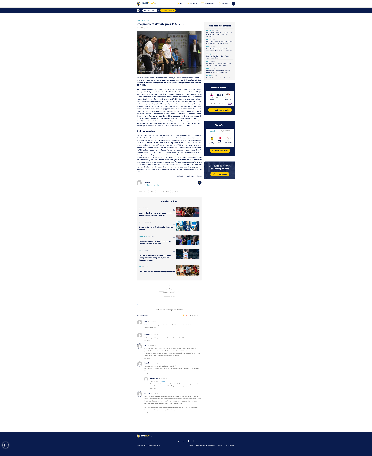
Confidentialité (230, 445)
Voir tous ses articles (152, 185)
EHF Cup (142, 191)
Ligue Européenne (168, 10)
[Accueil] (138, 10)
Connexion (140, 305)
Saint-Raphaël (164, 191)
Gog (152, 191)
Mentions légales (200, 445)
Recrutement (211, 445)
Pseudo (163, 381)
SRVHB (176, 191)
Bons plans (220, 445)
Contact (191, 445)
